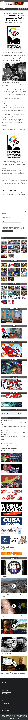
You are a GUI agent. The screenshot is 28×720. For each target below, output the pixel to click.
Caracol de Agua (5, 703)
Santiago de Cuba (19, 13)
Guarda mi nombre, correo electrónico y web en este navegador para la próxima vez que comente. (13, 228)
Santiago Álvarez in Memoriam (17, 173)
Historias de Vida (12, 13)
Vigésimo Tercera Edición (16, 175)
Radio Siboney (5, 689)
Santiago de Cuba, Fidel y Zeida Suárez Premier (12, 445)
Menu (4, 1)
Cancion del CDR (5, 576)
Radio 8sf (4, 682)
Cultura (7, 13)
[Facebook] (20, 9)
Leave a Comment (14, 23)
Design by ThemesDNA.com (14, 718)
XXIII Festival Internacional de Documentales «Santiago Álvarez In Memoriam (14, 17)
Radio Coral (4, 700)
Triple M (4, 708)
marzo (7, 173)
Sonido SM (4, 699)
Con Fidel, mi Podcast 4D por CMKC (9, 448)
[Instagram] (22, 9)
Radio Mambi (5, 690)
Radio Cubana (5, 680)
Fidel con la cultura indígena (7, 420)
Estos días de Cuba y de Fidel (7, 450)
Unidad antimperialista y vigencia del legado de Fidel (13, 426)
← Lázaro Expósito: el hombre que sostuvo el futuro (13, 183)
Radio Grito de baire (6, 692)
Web (3, 221)
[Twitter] (18, 9)
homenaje (19, 172)
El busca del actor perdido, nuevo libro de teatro (13, 635)
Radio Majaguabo (6, 710)
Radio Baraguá (5, 702)
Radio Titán (4, 683)
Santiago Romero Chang (11, 22)
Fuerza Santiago (5, 693)
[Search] (26, 9)
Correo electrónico (6, 217)
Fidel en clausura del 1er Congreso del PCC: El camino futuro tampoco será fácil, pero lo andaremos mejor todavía (13, 438)
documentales (14, 170)
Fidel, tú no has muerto (7, 653)
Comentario (5, 198)
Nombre (4, 213)
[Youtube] (24, 9)
